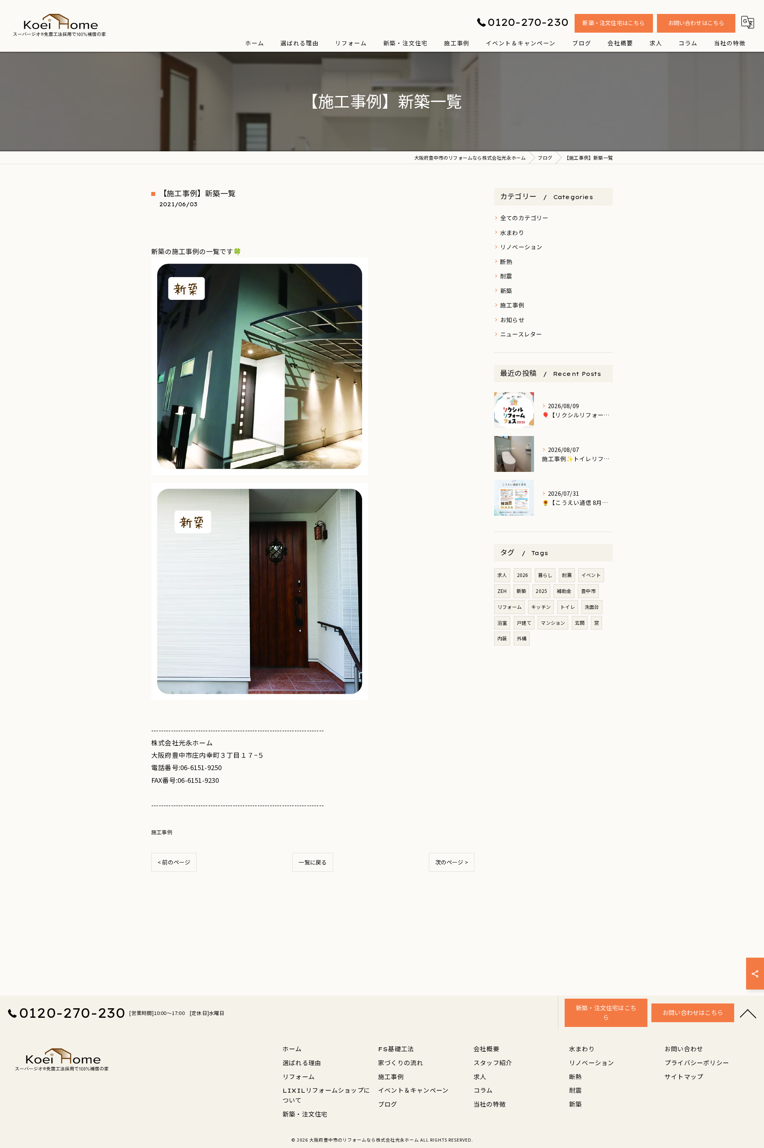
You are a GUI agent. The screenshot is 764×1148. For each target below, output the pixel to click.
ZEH (502, 590)
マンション (553, 622)
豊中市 (588, 590)
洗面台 (592, 606)
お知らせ (512, 319)
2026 (522, 574)
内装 (502, 638)
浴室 (502, 622)
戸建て (524, 622)
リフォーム (509, 606)
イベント (591, 574)
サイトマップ (684, 1077)
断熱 (506, 261)
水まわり (512, 232)
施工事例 (161, 832)
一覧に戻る (312, 862)
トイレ (567, 606)
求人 (502, 574)
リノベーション (521, 247)
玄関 (580, 622)
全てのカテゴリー (524, 217)
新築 (506, 290)
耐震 (506, 276)
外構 (521, 638)
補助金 (564, 590)
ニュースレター (521, 334)
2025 (541, 590)
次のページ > (451, 862)
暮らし (545, 574)
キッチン (541, 606)
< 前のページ (174, 862)
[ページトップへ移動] (748, 1013)
